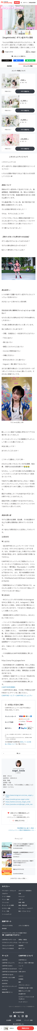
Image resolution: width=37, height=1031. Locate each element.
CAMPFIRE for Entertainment (9, 971)
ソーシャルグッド (6, 914)
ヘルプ (20, 968)
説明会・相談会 (23, 939)
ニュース (21, 966)
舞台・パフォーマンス (24, 911)
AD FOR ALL (5, 980)
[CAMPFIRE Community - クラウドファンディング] (6, 2)
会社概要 (8, 1020)
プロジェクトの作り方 (8, 945)
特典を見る (25, 1028)
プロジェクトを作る (7, 925)
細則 (20, 982)
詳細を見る (8, 91)
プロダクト (5, 893)
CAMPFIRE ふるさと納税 (8, 977)
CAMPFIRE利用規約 (8, 687)
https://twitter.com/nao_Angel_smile (18, 802)
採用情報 (18, 1020)
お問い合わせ (22, 971)
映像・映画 (21, 902)
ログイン (25, 2)
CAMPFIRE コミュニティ (8, 963)
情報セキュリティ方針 (24, 991)
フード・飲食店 (6, 896)
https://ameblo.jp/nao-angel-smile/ (17, 799)
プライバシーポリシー (24, 985)
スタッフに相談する (24, 925)
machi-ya (4, 989)
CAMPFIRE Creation (7, 966)
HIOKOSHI (4, 983)
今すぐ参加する (25, 91)
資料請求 (17, 2)
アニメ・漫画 (5, 899)
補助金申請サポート (7, 992)
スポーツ (21, 899)
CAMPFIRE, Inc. (19, 1024)
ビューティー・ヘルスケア (26, 908)
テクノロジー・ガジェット (9, 890)
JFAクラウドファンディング (9, 986)
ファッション (5, 902)
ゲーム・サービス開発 (8, 905)
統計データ (21, 948)
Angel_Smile (9, 52)
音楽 (20, 893)
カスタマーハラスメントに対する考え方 (26, 998)
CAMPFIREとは (22, 960)
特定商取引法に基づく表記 (25, 828)
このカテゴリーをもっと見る (18, 878)
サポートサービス (23, 942)
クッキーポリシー (23, 1002)
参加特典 (9, 66)
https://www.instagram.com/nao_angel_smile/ (19, 796)
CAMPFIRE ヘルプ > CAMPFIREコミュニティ (17, 695)
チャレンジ (21, 896)
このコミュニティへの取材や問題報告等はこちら (21, 830)
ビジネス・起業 (6, 908)
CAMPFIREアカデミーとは (9, 939)
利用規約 (21, 979)
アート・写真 (5, 911)
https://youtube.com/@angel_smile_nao (19, 804)
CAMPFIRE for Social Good (9, 968)
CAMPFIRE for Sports (7, 974)
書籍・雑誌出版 (23, 905)
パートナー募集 (28, 1020)
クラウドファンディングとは (9, 942)
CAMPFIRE (4, 960)
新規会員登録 (32, 2)
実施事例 (21, 945)
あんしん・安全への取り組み (26, 963)
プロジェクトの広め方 (8, 948)
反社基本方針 (22, 994)
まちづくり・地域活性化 (25, 890)
